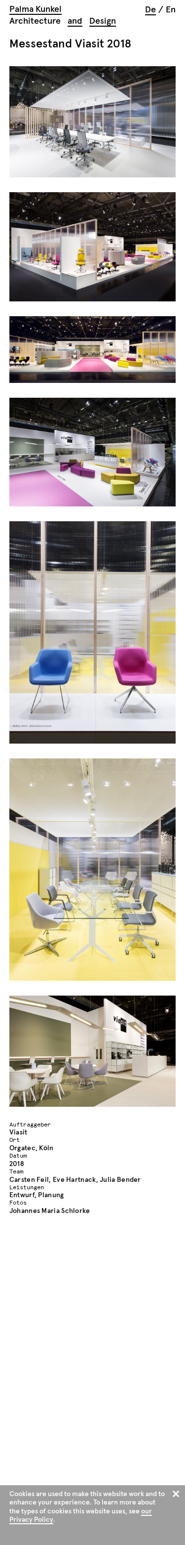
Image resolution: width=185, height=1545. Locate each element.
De (150, 9)
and (75, 21)
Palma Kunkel (35, 9)
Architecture (35, 21)
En (171, 9)
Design (102, 21)
